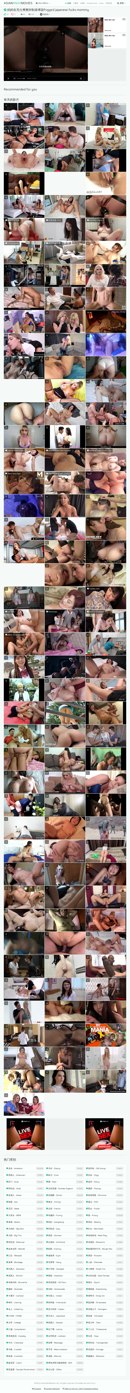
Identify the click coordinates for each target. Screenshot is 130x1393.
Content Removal (52, 1388)
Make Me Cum (110, 20)
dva (101, 3)
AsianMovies (18, 3)
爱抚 (76, 3)
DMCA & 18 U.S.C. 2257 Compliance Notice (81, 1388)
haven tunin (92, 3)
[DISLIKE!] (12, 14)
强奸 (83, 3)
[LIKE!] (5, 14)
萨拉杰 (109, 3)
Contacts (37, 1388)
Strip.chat (108, 30)
